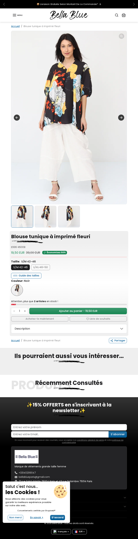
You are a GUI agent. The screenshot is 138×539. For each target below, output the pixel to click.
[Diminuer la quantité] (14, 311)
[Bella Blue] (69, 15)
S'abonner (118, 434)
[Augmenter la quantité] (25, 311)
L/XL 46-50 (40, 267)
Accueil (15, 26)
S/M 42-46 (20, 267)
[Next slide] (121, 118)
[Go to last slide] (17, 118)
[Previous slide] (12, 373)
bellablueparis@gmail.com (34, 477)
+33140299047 (27, 472)
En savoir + (36, 517)
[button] (17, 15)
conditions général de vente (90, 440)
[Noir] (17, 290)
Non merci (15, 517)
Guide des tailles (29, 275)
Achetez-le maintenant (40, 318)
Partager (119, 340)
